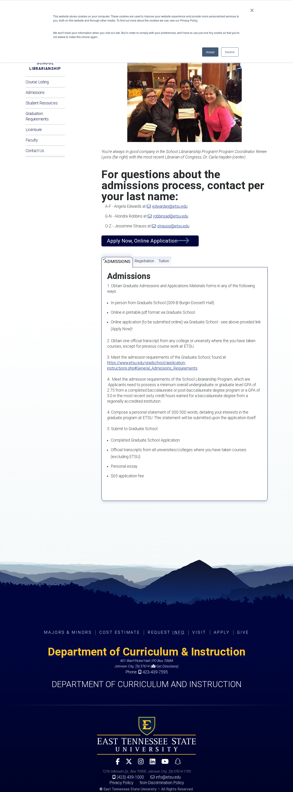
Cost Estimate (119, 632)
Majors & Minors (68, 632)
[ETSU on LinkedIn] (151, 763)
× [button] (252, 9)
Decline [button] (230, 52)
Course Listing (37, 82)
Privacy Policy (121, 782)
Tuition (164, 261)
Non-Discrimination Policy (162, 782)
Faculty (32, 140)
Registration (144, 261)
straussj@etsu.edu (173, 226)
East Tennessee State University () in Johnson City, (146, 735)
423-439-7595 (155, 672)
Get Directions (166, 666)
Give (243, 632)
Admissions (35, 92)
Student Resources (42, 103)
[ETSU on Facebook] (116, 763)
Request (166, 632)
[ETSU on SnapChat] (176, 763)
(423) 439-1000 (130, 777)
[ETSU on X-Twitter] (127, 763)
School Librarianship (45, 66)
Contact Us (35, 150)
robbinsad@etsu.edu (170, 216)
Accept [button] (210, 52)
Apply (222, 632)
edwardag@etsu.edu (169, 206)
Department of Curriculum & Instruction (146, 651)
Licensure (34, 129)
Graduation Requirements (37, 116)
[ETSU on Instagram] (139, 763)
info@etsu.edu (168, 777)
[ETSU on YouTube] (163, 763)
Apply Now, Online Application (142, 241)
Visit (199, 632)
